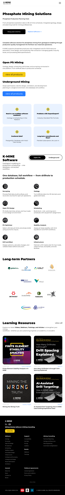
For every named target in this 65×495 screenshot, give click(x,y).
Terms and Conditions (29, 473)
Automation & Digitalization (50, 445)
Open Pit (37, 157)
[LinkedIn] (6, 424)
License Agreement (29, 470)
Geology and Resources (49, 441)
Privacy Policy (27, 475)
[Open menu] (60, 3)
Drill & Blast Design (10, 452)
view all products (14, 74)
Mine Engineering (47, 443)
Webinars (26, 452)
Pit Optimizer (8, 445)
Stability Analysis (9, 450)
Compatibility (27, 439)
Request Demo (14, 32)
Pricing (26, 443)
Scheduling (8, 448)
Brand (6, 477)
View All (58, 323)
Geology (7, 439)
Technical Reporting (48, 439)
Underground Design (10, 459)
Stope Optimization (10, 461)
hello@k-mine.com (11, 490)
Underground (54, 157)
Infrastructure (8, 454)
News (6, 473)
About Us (7, 470)
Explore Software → (34, 31)
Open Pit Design (9, 443)
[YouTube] (9, 424)
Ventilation (7, 464)
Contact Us (8, 475)
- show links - (32, 482)
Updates (26, 445)
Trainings (26, 454)
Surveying (7, 441)
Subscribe (10, 431)
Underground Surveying (11, 457)
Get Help (26, 441)
